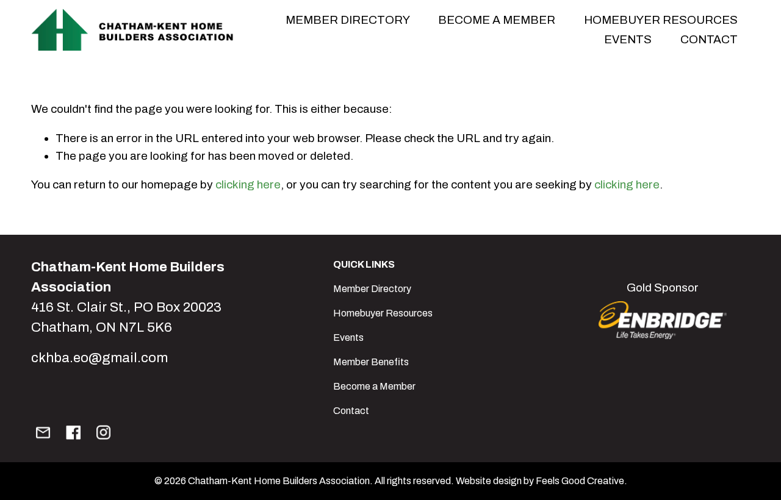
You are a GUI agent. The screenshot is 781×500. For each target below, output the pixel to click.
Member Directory (372, 289)
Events (348, 337)
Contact (709, 39)
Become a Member (374, 386)
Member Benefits (371, 362)
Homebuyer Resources (661, 19)
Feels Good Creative (580, 481)
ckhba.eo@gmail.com (99, 358)
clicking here (248, 184)
